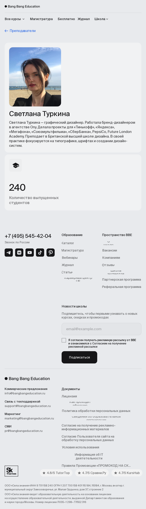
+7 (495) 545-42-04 (28, 236)
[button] (102, 19)
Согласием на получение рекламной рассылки (97, 345)
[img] (9, 252)
